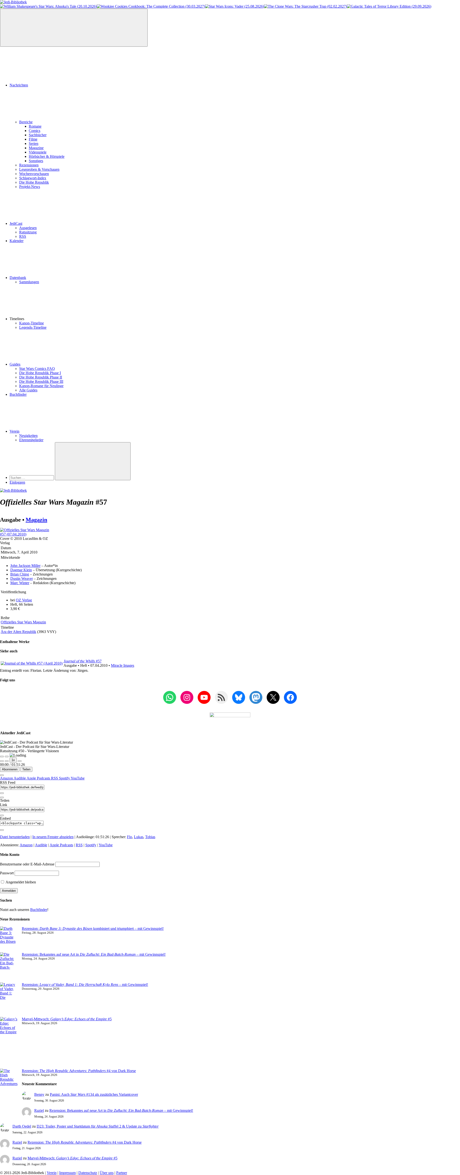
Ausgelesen (28, 228)
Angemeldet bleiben (20, 882)
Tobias (150, 837)
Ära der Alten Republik (18, 632)
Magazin (36, 520)
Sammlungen (29, 282)
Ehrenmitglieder (31, 440)
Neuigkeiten (28, 436)
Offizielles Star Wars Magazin (23, 622)
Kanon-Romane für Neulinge (41, 386)
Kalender (16, 241)
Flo (129, 837)
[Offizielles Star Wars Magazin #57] (27, 534)
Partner (121, 1173)
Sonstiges (36, 161)
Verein (14, 431)
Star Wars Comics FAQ (37, 369)
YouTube (78, 778)
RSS (22, 236)
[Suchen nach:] (32, 477)
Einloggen (17, 482)
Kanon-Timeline (31, 323)
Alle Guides (28, 390)
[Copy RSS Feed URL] (2, 793)
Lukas (138, 837)
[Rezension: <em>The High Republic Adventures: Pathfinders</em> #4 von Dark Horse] (9, 1088)
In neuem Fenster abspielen (53, 837)
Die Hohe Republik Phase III (41, 381)
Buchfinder (18, 394)
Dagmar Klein (21, 570)
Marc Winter (19, 583)
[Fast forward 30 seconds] (20, 761)
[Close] (2, 775)
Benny (39, 1094)
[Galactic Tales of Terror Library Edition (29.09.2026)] (389, 6)
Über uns (107, 1173)
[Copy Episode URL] (2, 815)
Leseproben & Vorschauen (39, 169)
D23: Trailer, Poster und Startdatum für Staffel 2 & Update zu (98, 1126)
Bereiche (26, 122)
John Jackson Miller (25, 566)
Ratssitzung (28, 232)
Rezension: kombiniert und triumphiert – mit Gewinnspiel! (93, 928)
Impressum (67, 1173)
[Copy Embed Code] (2, 830)
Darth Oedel (21, 1126)
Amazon (7, 778)
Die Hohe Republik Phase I (40, 373)
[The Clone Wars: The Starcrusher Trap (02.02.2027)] (305, 6)
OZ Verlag (24, 600)
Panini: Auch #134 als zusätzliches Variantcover (94, 1094)
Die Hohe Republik (34, 182)
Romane (35, 126)
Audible (20, 778)
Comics (34, 131)
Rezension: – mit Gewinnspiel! (85, 985)
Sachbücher (37, 135)
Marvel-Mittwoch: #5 (67, 1019)
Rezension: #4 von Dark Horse (79, 1071)
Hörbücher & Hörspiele (46, 156)
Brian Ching (19, 574)
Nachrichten (19, 85)
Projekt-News (29, 187)
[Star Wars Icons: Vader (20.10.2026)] (234, 6)
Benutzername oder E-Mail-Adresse (27, 864)
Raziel (39, 1110)
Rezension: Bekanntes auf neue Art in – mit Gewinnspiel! (94, 954)
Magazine (36, 148)
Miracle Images (122, 665)
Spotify (65, 778)
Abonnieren (9, 769)
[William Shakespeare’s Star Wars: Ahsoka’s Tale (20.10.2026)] (48, 6)
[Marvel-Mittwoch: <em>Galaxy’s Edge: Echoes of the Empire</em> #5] (9, 1043)
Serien (33, 143)
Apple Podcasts (39, 778)
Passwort (7, 873)
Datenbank (18, 278)
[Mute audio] (2, 761)
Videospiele (37, 152)
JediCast (16, 223)
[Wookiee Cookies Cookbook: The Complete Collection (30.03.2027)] (151, 6)
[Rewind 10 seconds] (7, 761)
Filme (33, 139)
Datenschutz (87, 1173)
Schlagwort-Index (32, 178)
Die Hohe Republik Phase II (40, 377)
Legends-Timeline (32, 327)
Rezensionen (29, 165)
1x (13, 760)
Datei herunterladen (15, 837)
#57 (82, 661)
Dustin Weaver (21, 578)
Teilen (26, 769)
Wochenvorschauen (34, 174)
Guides (15, 364)
